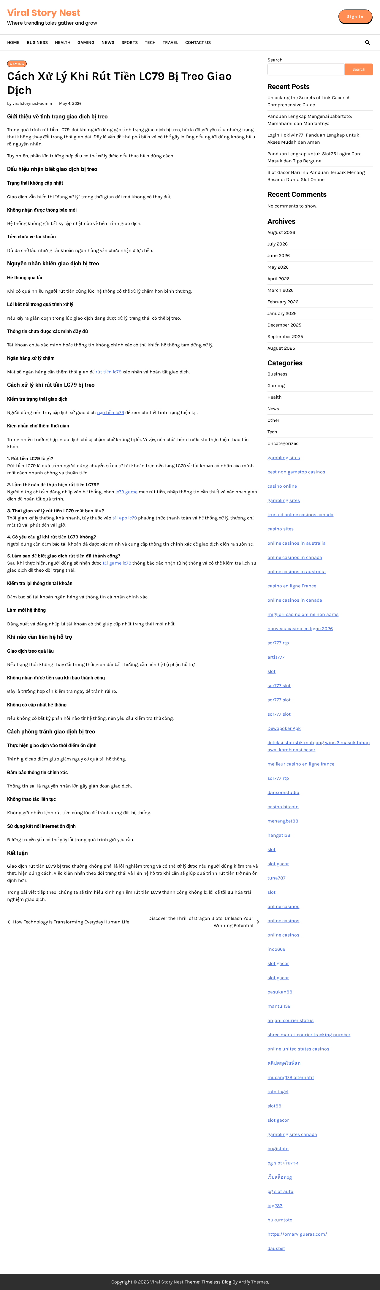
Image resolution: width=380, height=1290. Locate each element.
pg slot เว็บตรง (282, 1163)
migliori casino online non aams (302, 614)
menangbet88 (282, 821)
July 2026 (277, 244)
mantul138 (279, 1006)
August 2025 (281, 348)
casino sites (280, 529)
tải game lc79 (117, 563)
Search (275, 60)
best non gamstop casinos (296, 472)
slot (271, 671)
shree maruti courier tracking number (308, 1034)
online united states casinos (298, 1049)
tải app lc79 (125, 518)
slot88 (274, 1106)
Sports (129, 42)
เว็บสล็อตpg (279, 1177)
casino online (282, 486)
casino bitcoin (283, 806)
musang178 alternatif (290, 1077)
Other (273, 420)
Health (62, 42)
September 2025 (285, 336)
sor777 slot (279, 685)
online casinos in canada (294, 557)
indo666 (276, 949)
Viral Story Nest (43, 12)
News (108, 42)
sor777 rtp (278, 643)
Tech (150, 42)
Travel (170, 42)
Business (37, 42)
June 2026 (278, 255)
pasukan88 (279, 992)
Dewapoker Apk (284, 728)
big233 (274, 1205)
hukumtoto (279, 1220)
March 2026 (280, 290)
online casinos (283, 906)
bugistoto (278, 1148)
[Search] (367, 42)
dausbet (276, 1248)
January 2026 (282, 313)
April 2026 (278, 278)
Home (13, 42)
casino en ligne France (291, 586)
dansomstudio (283, 792)
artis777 (276, 657)
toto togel (277, 1091)
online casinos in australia (296, 543)
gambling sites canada (292, 1134)
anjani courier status (290, 1020)
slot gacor (278, 863)
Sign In (355, 16)
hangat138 (278, 835)
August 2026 (281, 232)
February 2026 (282, 302)
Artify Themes (253, 1282)
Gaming (85, 42)
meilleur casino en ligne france (300, 764)
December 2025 (284, 325)
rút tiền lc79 (108, 372)
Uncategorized (283, 443)
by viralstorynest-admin (29, 103)
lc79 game (126, 492)
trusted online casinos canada (300, 514)
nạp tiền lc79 (110, 412)
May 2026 (278, 267)
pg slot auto (280, 1191)
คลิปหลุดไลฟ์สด (283, 1063)
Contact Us (198, 42)
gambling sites (283, 457)
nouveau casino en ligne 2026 (300, 628)
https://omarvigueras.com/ (297, 1234)
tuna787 (276, 878)
